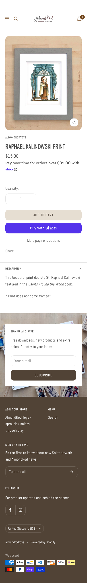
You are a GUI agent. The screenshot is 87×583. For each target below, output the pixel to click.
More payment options (43, 240)
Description (13, 268)
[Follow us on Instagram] (20, 510)
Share (9, 250)
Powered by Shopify (43, 542)
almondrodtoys (15, 137)
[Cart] (79, 19)
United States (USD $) (22, 528)
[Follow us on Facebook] (10, 510)
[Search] (16, 19)
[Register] (71, 471)
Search (53, 417)
